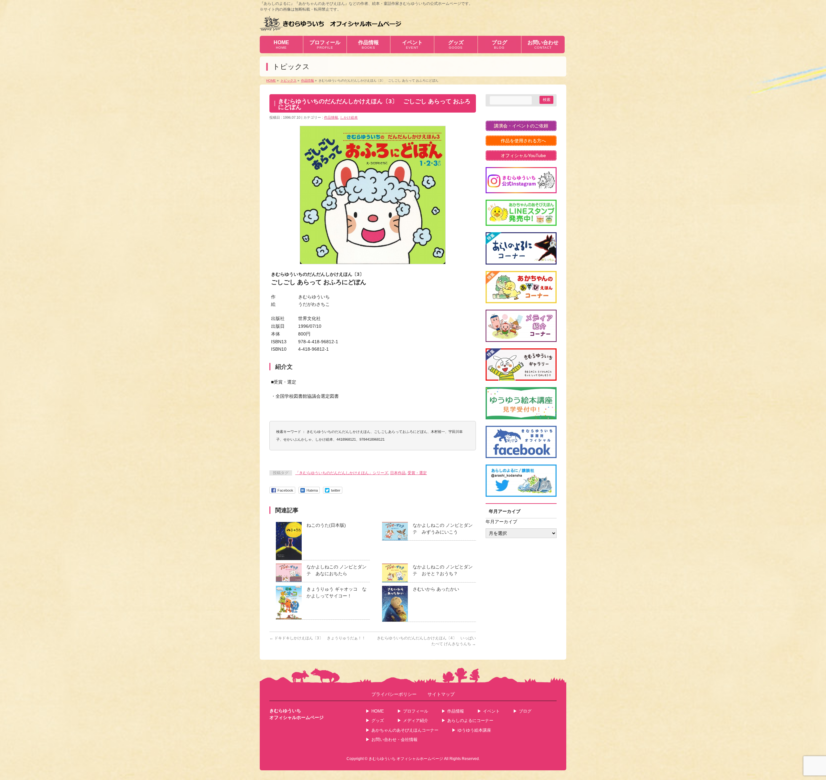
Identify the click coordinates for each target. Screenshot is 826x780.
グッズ (377, 720)
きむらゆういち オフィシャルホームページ (405, 758)
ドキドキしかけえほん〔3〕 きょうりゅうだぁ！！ (317, 638)
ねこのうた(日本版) (326, 525)
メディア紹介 (415, 720)
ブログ (525, 711)
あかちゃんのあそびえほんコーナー (404, 730)
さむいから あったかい (436, 589)
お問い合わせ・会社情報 (394, 739)
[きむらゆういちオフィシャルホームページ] (330, 23)
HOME (377, 711)
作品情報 (331, 117)
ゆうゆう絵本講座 (474, 730)
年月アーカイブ (501, 521)
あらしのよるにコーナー (470, 720)
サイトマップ (441, 694)
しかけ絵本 (349, 117)
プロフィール (415, 711)
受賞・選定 (417, 473)
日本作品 (398, 473)
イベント (491, 711)
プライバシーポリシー (394, 694)
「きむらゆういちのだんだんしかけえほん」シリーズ (341, 473)
